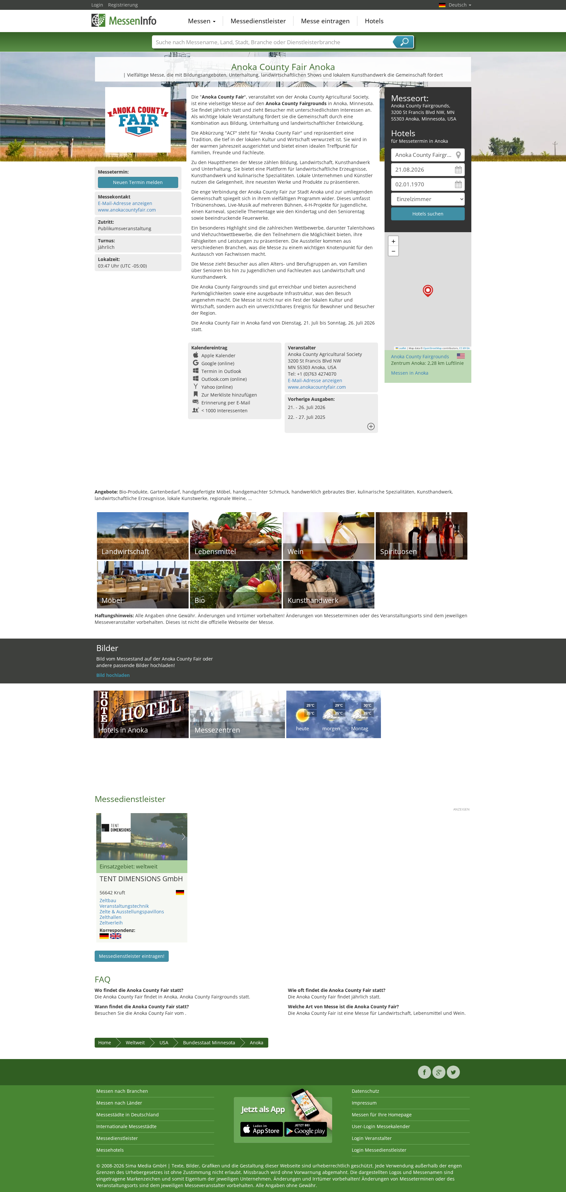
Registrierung (123, 5)
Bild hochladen (113, 675)
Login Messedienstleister (379, 1150)
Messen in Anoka (409, 373)
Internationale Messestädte (126, 1126)
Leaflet (402, 348)
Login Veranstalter (372, 1138)
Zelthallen (111, 917)
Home (104, 1042)
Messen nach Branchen (122, 1091)
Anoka (256, 1042)
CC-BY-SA (464, 348)
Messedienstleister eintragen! (131, 956)
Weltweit (135, 1042)
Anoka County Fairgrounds (420, 356)
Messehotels (110, 1150)
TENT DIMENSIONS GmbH (141, 879)
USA (164, 1042)
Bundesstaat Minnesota (209, 1042)
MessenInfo (124, 20)
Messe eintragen (325, 21)
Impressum (364, 1103)
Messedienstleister (258, 21)
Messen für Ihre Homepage (382, 1114)
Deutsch (458, 5)
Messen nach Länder (119, 1103)
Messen (200, 21)
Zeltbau (108, 900)
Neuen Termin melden (138, 182)
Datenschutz (365, 1091)
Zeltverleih (111, 923)
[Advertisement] (283, 467)
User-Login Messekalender (381, 1126)
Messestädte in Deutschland (127, 1114)
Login (97, 5)
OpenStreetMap (432, 348)
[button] (428, 291)
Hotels (374, 21)
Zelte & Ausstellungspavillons (132, 911)
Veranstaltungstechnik (124, 906)
